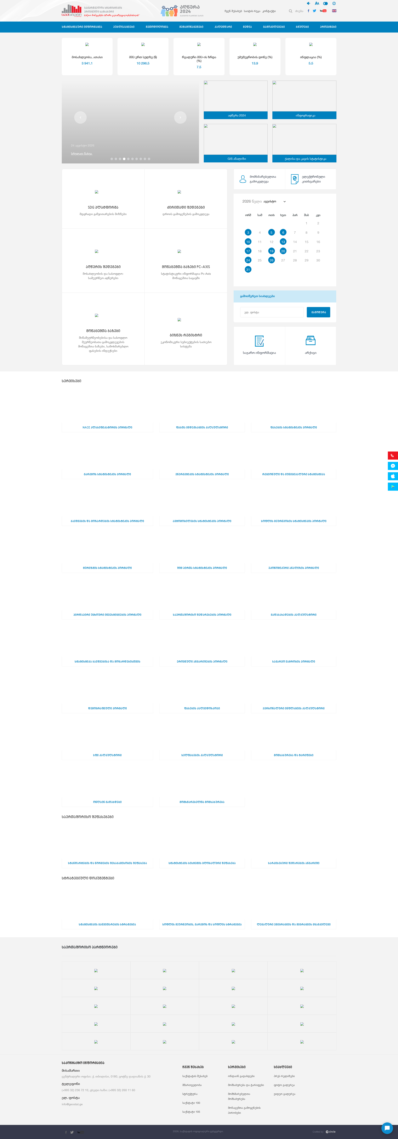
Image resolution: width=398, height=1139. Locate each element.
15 (306, 242)
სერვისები (71, 381)
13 (283, 242)
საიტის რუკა (252, 11)
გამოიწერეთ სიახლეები (257, 296)
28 (295, 260)
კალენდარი (223, 27)
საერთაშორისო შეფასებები (88, 817)
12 (271, 242)
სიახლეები (283, 1067)
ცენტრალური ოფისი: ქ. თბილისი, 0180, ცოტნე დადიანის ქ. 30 (106, 1076)
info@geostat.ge (72, 1104)
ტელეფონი (71, 1084)
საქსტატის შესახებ (194, 1076)
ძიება (299, 11)
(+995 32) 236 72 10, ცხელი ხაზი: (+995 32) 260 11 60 (98, 1090)
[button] (80, 117)
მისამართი (71, 1070)
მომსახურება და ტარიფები (246, 1085)
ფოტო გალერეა (284, 1085)
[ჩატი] (387, 1128)
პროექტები (328, 27)
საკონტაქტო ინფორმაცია (83, 1063)
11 (260, 242)
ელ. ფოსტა (71, 1098)
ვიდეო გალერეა (284, 1093)
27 (283, 260)
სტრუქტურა (190, 1093)
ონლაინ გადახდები (241, 1076)
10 (248, 242)
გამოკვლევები (274, 27)
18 (260, 251)
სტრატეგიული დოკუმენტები (88, 879)
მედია (247, 27)
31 (248, 269)
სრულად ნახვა (82, 153)
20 (283, 251)
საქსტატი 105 (191, 1111)
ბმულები (302, 27)
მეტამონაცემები (191, 27)
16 (318, 242)
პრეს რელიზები (284, 1076)
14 (295, 242)
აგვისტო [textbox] (269, 201)
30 (318, 260)
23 (318, 251)
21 (295, 251)
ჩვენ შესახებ (233, 11)
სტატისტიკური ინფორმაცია (82, 27)
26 (271, 260)
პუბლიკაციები (124, 27)
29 (306, 260)
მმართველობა (192, 1085)
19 (271, 251)
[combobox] (274, 201)
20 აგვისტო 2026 (82, 145)
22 (306, 251)
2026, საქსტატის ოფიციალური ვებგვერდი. (198, 1131)
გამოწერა (318, 312)
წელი (252, 201)
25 (260, 260)
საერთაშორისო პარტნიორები (90, 948)
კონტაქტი (269, 11)
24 (248, 260)
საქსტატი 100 (191, 1102)
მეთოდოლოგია (157, 27)
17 (248, 251)
